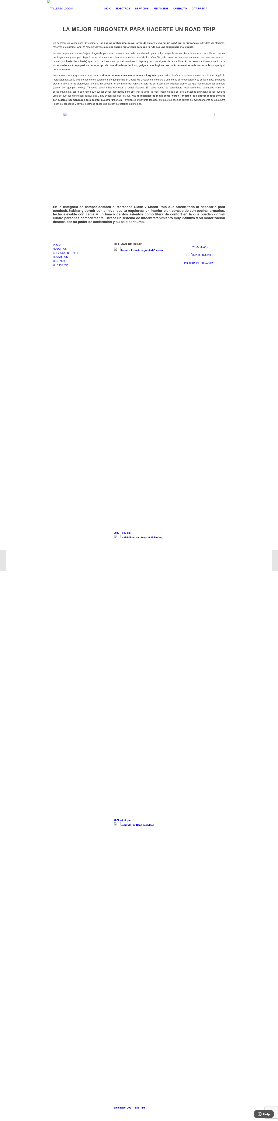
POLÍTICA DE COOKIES (200, 255)
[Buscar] (213, 8)
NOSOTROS (60, 248)
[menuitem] (107, 8)
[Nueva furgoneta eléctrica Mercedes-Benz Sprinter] (275, 560)
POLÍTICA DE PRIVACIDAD (199, 263)
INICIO (57, 244)
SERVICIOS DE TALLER (66, 253)
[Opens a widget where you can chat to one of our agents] (263, 1114)
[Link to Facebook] (228, 8)
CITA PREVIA (60, 265)
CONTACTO (59, 261)
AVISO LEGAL (200, 247)
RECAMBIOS (60, 257)
